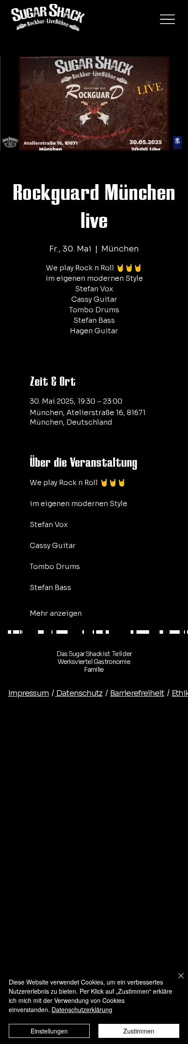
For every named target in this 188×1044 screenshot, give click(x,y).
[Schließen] (175, 981)
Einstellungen (49, 1031)
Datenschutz (78, 693)
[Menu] (167, 19)
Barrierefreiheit (137, 693)
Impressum (28, 693)
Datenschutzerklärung (82, 1009)
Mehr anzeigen (56, 613)
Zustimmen (138, 1031)
